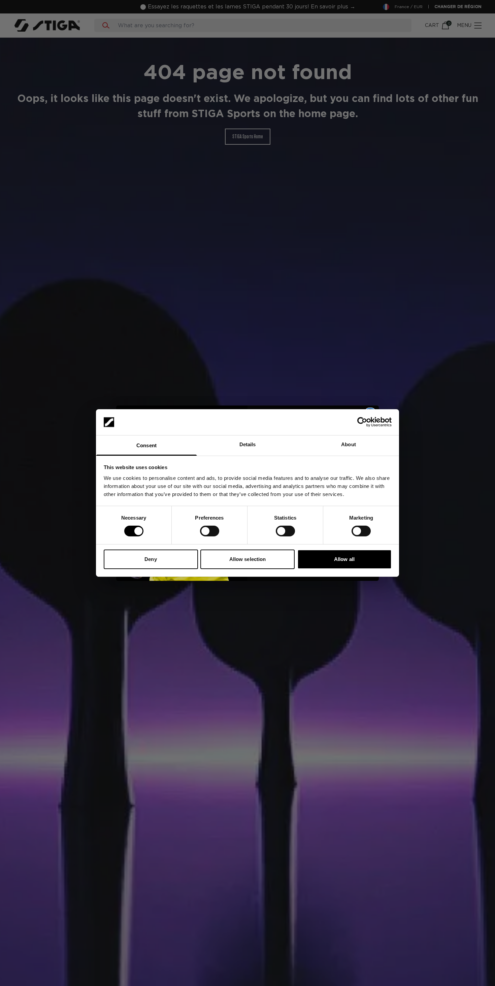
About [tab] (348, 444)
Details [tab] (247, 444)
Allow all (344, 559)
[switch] (209, 531)
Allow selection (247, 559)
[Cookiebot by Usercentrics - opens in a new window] (362, 422)
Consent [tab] (146, 445)
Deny (150, 559)
